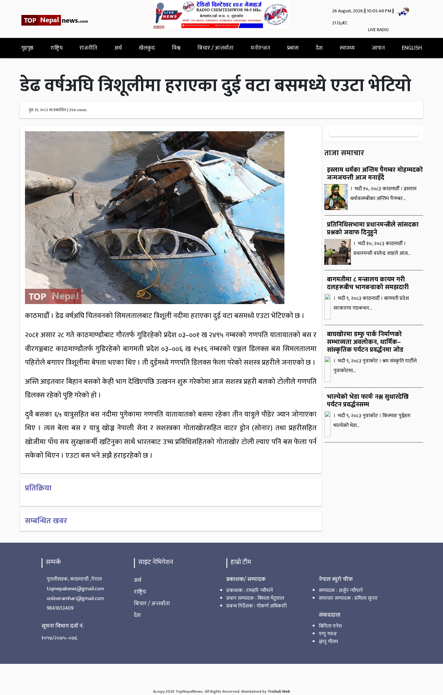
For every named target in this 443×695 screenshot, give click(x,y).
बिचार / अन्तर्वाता (215, 48)
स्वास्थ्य (347, 48)
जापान (378, 48)
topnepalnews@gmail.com (75, 588)
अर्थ (118, 48)
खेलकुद (147, 48)
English (412, 48)
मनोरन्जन (260, 48)
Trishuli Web (279, 691)
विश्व (176, 48)
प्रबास (293, 48)
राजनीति (88, 48)
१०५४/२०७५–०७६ (59, 638)
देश (319, 48)
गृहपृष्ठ (27, 48)
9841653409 (60, 608)
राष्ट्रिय (57, 48)
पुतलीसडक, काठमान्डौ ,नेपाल (74, 579)
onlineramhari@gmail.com (75, 598)
